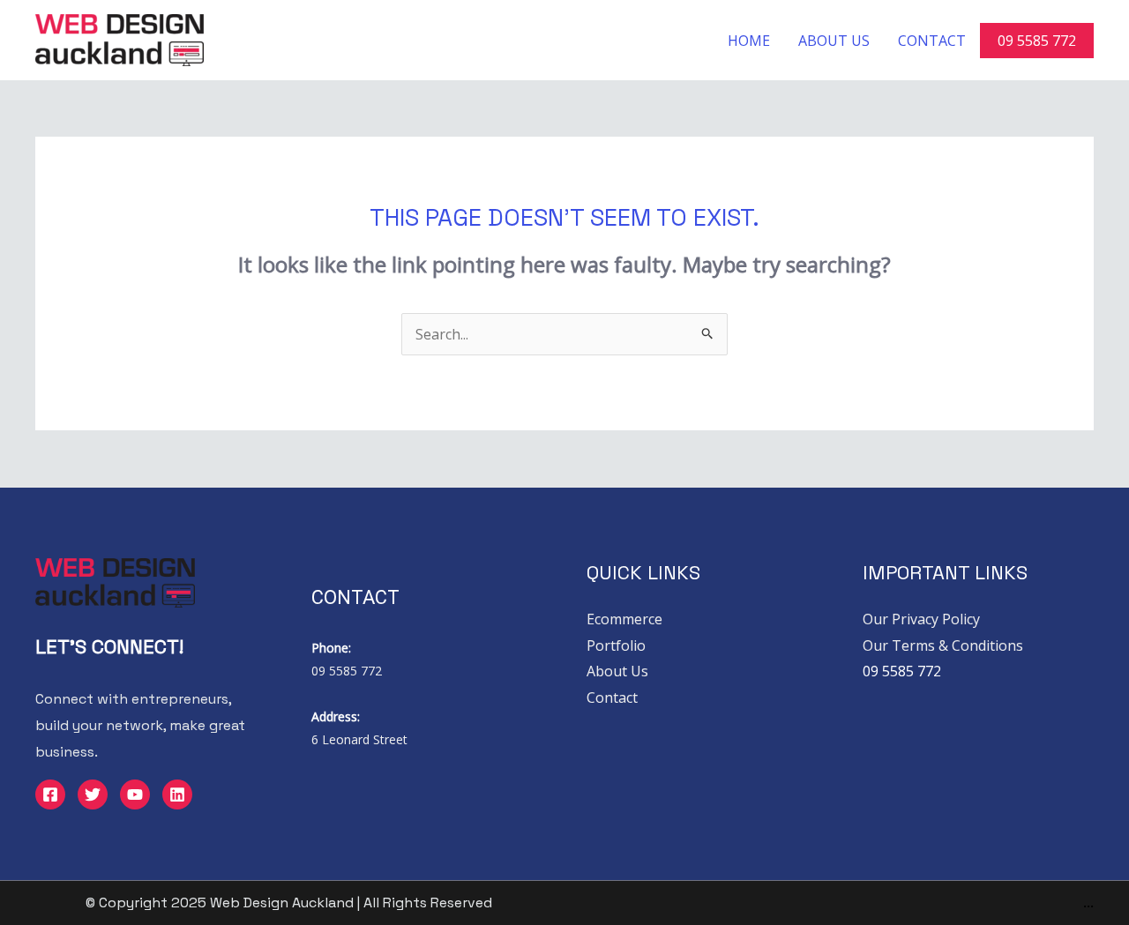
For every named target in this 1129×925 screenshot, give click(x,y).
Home (749, 40)
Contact (932, 40)
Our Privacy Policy (921, 619)
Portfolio (616, 645)
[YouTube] (135, 794)
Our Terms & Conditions (943, 645)
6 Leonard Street (359, 739)
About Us (834, 40)
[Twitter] (93, 794)
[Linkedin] (177, 794)
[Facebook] (50, 794)
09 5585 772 (1037, 40)
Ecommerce (624, 619)
